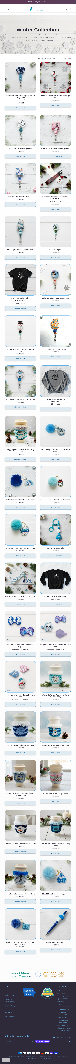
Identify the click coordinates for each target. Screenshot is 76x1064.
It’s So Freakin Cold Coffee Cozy (20, 745)
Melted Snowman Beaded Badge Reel (55, 97)
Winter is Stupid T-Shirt (20, 298)
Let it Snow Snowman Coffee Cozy (20, 894)
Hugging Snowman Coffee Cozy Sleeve (20, 451)
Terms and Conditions (8, 1011)
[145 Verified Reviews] (47, 1000)
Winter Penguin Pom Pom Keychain (56, 500)
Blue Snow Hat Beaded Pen (55, 942)
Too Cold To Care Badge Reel (20, 197)
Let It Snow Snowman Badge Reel (55, 149)
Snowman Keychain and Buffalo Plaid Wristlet (56, 198)
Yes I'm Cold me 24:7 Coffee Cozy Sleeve (55, 845)
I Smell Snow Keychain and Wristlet (20, 596)
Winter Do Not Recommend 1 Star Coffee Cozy (20, 794)
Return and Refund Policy (9, 1000)
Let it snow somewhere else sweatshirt (55, 400)
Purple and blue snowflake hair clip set (55, 646)
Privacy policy (51, 1056)
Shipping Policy (10, 1006)
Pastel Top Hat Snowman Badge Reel (20, 350)
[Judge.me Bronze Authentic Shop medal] (54, 974)
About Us (8, 991)
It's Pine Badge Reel (55, 250)
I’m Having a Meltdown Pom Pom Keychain (55, 451)
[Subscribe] (32, 1041)
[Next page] (43, 961)
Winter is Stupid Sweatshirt (55, 596)
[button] (4, 9)
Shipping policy (32, 1058)
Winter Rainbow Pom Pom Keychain (20, 500)
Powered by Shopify (30, 1056)
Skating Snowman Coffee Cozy (55, 745)
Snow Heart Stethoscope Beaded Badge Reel (20, 97)
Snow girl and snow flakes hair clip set (20, 696)
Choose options (55, 156)
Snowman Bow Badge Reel (20, 149)
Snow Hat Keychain (55, 548)
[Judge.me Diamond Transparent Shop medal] (38, 974)
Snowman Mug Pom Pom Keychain (20, 548)
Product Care (9, 995)
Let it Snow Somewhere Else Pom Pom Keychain (20, 943)
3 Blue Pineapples (19, 1056)
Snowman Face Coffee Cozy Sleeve (20, 844)
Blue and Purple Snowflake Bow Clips (20, 646)
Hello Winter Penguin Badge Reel (56, 298)
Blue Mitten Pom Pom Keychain (55, 894)
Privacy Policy (9, 1016)
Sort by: (40, 59)
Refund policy (42, 1056)
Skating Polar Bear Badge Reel (20, 250)
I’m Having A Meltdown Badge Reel (20, 399)
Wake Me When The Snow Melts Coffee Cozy (55, 696)
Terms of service (62, 1056)
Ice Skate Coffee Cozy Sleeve (55, 794)
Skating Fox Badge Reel (56, 349)
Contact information (44, 1058)
